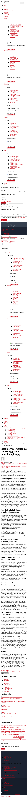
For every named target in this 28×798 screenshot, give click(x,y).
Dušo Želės (12, 130)
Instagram (6, 790)
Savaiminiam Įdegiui (14, 160)
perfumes (16, 734)
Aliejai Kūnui (13, 123)
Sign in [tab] (5, 183)
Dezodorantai (13, 29)
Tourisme (24, 739)
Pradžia (5, 441)
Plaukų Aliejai (13, 91)
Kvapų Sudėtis (13, 731)
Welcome (3, 749)
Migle (2, 462)
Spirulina (14, 739)
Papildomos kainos (8, 768)
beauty (18, 725)
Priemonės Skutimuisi (15, 159)
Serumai (11, 162)
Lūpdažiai (12, 63)
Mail (5, 787)
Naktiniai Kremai (14, 132)
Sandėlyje (6, 9)
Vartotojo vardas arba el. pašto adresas (10, 187)
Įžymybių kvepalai (4, 709)
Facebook (6, 788)
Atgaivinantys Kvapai (12, 725)
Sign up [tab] (5, 184)
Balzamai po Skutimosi (15, 158)
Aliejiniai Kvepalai (14, 35)
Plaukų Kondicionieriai (15, 95)
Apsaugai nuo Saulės (14, 126)
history (7, 670)
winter (11, 740)
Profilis (5, 426)
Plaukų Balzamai (14, 92)
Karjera (5, 758)
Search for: (3, 3)
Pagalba (5, 782)
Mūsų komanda (7, 757)
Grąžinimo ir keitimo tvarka (10, 770)
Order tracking (7, 234)
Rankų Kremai (13, 134)
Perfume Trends (23, 734)
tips (20, 739)
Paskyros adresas (11, 430)
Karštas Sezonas (7, 731)
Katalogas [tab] (6, 7)
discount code (12, 727)
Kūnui (5, 117)
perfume (9, 734)
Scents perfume (18, 737)
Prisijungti (3, 202)
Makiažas (6, 50)
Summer (17, 739)
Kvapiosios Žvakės (14, 30)
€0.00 (6, 242)
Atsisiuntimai (10, 434)
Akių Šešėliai (13, 57)
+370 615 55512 (5, 229)
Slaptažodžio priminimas (12, 436)
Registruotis (3, 220)
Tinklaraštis (6, 13)
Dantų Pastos (13, 127)
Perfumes (6, 442)
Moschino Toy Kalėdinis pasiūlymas (7, 716)
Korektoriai (12, 62)
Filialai (5, 781)
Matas (3, 712)
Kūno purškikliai (13, 33)
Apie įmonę (6, 754)
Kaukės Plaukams (14, 90)
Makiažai (6, 423)
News (8, 732)
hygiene (23, 729)
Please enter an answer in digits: (8, 194)
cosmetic (2, 727)
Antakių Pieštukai (14, 58)
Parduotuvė (6, 12)
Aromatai (6, 725)
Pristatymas (6, 766)
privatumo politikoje (20, 217)
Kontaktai (6, 16)
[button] (7, 775)
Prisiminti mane (6, 200)
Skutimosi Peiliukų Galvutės (16, 164)
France (11, 729)
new (5, 732)
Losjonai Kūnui (13, 131)
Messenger (11, 229)
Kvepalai (6, 18)
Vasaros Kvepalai (3, 740)
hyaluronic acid (18, 729)
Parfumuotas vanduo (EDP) (16, 26)
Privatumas (6, 783)
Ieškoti (22, 3)
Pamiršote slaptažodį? (6, 201)
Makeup (17, 731)
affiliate (2, 725)
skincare (3, 739)
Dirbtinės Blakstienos (15, 61)
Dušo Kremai (13, 128)
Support (2, 230)
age (4, 725)
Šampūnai (12, 99)
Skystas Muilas (13, 166)
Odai (5, 150)
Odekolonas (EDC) (14, 27)
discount (6, 727)
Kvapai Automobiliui (14, 31)
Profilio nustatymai (11, 429)
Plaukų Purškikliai (14, 97)
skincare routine (8, 739)
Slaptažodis (4, 190)
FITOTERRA (17, 727)
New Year (11, 732)
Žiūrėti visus (12, 37)
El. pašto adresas (5, 204)
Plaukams (6, 84)
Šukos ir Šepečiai (14, 101)
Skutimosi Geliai (13, 163)
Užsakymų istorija (11, 432)
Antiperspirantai (13, 124)
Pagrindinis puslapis (8, 10)
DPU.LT (17, 794)
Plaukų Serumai (13, 98)
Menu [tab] (5, 5)
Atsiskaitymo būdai (11, 433)
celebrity (21, 725)
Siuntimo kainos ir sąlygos (10, 767)
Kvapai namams (13, 34)
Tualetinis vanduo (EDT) (15, 25)
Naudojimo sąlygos (8, 785)
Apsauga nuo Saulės (14, 156)
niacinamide (15, 732)
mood (20, 731)
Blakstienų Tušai (13, 59)
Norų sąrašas (7, 14)
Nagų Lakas (12, 66)
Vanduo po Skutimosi (15, 167)
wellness (8, 740)
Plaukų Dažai (13, 94)
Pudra (11, 67)
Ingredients (2, 731)
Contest (24, 725)
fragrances (3, 670)
